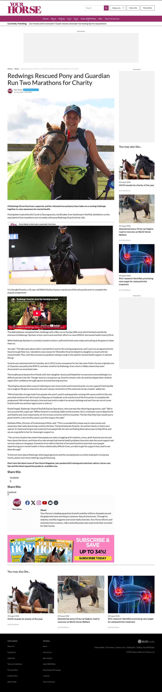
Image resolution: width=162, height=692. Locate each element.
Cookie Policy (12, 676)
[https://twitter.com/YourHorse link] (33, 503)
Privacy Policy (12, 670)
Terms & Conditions (14, 664)
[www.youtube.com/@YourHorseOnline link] (44, 503)
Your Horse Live (112, 18)
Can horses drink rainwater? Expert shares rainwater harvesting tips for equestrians (67, 23)
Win (100, 18)
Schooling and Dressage (51, 670)
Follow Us (116, 8)
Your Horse (18, 90)
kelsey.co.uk (150, 652)
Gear (76, 18)
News (53, 18)
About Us (10, 646)
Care (69, 18)
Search (106, 7)
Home (46, 18)
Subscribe (133, 8)
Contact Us (11, 652)
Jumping (46, 676)
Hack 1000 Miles (88, 18)
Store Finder (12, 682)
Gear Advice (47, 658)
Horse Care (47, 652)
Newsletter (147, 8)
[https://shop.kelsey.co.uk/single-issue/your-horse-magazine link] (56, 503)
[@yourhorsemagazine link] (39, 503)
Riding (62, 18)
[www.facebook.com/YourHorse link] (27, 503)
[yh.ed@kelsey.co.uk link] (50, 503)
